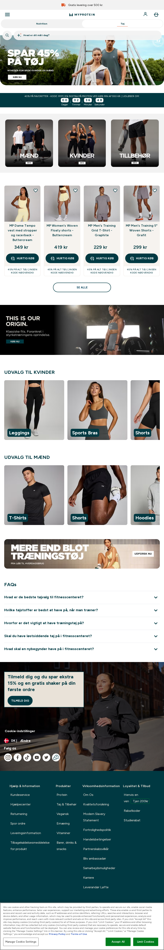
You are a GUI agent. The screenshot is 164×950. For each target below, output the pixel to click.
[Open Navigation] (7, 14)
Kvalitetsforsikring (96, 804)
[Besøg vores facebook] (18, 757)
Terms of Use (79, 934)
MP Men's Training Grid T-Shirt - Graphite (102, 230)
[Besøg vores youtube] (37, 757)
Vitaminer (63, 833)
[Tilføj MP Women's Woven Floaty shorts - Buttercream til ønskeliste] (75, 190)
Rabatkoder (132, 810)
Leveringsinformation (25, 833)
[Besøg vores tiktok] (27, 757)
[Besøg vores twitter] (46, 757)
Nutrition (41, 23)
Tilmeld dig (20, 700)
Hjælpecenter (20, 804)
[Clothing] (82, 60)
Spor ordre (17, 823)
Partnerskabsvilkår (96, 849)
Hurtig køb (25, 258)
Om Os (88, 794)
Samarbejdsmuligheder (99, 868)
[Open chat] (56, 757)
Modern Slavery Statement (94, 817)
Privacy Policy (57, 934)
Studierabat (132, 820)
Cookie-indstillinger (20, 731)
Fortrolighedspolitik (97, 829)
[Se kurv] (156, 14)
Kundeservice (20, 794)
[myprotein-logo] (82, 14)
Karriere (88, 877)
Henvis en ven (136, 798)
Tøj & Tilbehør (66, 804)
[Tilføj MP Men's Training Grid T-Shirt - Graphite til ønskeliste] (115, 190)
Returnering (18, 814)
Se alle (82, 287)
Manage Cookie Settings (20, 941)
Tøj (122, 23)
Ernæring (63, 823)
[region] (82, 410)
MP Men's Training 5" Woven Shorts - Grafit (141, 230)
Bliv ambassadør (94, 858)
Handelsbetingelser (97, 839)
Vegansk (63, 814)
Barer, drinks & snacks (67, 846)
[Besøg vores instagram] (8, 757)
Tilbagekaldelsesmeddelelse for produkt (30, 846)
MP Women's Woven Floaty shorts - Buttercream (62, 230)
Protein (62, 794)
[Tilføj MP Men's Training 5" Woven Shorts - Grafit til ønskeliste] (155, 190)
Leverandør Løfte (96, 887)
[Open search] (7, 35)
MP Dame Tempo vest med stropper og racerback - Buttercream (22, 233)
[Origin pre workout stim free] (82, 330)
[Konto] (145, 14)
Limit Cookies (145, 941)
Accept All (118, 941)
